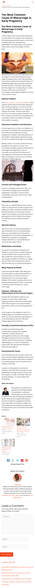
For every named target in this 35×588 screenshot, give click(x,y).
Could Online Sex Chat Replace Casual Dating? (16, 579)
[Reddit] (26, 460)
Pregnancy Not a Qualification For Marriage (6, 449)
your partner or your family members (18, 102)
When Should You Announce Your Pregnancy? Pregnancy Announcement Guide (23, 428)
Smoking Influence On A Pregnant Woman (8, 427)
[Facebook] (8, 460)
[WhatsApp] (13, 460)
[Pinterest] (22, 460)
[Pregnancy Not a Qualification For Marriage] (8, 442)
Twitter (17, 495)
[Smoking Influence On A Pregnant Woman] (8, 421)
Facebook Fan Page (8, 495)
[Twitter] (17, 460)
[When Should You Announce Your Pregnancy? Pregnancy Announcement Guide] (23, 421)
